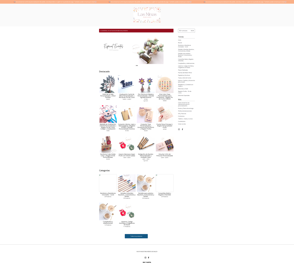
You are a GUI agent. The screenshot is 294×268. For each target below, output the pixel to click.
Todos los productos (136, 236)
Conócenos (181, 116)
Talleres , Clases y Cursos (185, 119)
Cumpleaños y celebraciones (186, 63)
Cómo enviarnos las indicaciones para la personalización (183, 104)
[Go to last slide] (101, 49)
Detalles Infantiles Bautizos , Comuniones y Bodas (186, 50)
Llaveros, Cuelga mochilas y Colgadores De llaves (186, 66)
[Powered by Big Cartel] (147, 262)
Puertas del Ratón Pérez (185, 73)
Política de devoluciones (185, 111)
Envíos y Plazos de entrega (185, 108)
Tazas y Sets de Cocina (184, 78)
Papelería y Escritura (184, 75)
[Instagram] (179, 129)
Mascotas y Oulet (183, 89)
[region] (147, 2)
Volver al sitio (182, 124)
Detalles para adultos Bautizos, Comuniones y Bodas (185, 55)
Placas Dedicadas (183, 70)
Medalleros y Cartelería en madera (185, 85)
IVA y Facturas (182, 113)
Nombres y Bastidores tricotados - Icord (184, 46)
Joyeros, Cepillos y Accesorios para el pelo (186, 81)
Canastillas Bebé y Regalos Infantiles (185, 60)
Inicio (179, 40)
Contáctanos (181, 121)
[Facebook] (182, 129)
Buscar (180, 43)
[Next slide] (171, 49)
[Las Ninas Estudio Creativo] (147, 15)
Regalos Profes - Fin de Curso (184, 92)
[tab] (135, 65)
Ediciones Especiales (184, 95)
